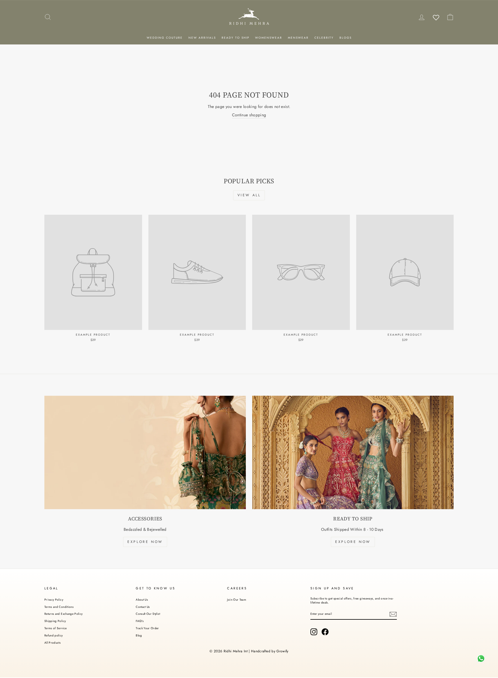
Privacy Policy (53, 599)
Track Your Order (147, 628)
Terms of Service (55, 628)
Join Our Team (236, 599)
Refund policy (53, 635)
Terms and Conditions (58, 607)
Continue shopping (249, 115)
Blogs (345, 38)
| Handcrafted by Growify (268, 651)
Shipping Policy (55, 621)
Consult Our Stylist (148, 614)
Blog (139, 635)
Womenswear (268, 38)
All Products (52, 642)
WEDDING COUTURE (165, 38)
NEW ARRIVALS (202, 38)
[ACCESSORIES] (145, 452)
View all (249, 195)
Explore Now (145, 541)
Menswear (298, 38)
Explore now (353, 541)
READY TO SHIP (235, 38)
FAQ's (140, 621)
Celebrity (324, 38)
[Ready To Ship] (353, 452)
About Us (142, 599)
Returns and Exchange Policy (63, 614)
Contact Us (143, 607)
